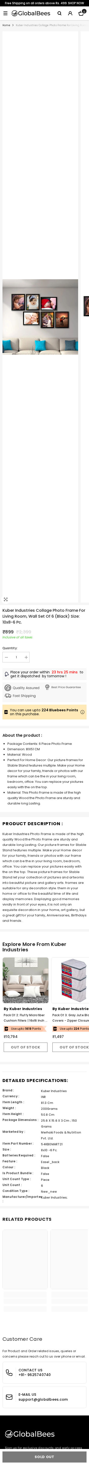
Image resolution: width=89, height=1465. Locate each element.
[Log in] (70, 13)
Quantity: (10, 648)
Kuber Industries (25, 1008)
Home (6, 25)
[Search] (59, 13)
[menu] (5, 13)
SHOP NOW (76, 3)
